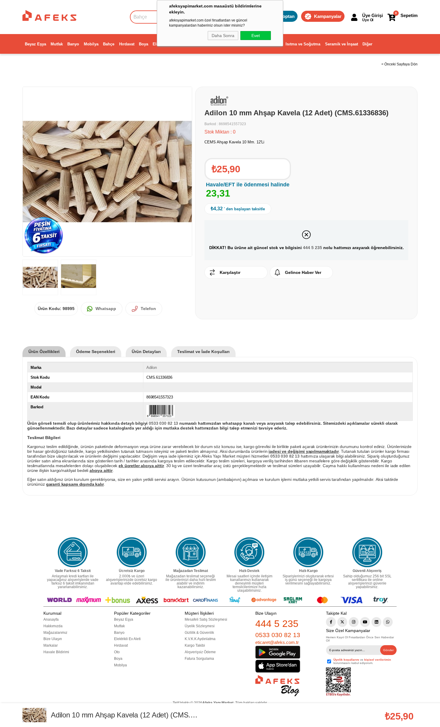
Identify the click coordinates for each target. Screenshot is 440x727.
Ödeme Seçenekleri (95, 351)
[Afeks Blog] (277, 685)
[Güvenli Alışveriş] (367, 552)
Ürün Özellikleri (44, 351)
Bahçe (108, 44)
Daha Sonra (223, 35)
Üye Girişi (372, 15)
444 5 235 (312, 247)
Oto (117, 652)
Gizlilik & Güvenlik (199, 633)
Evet (255, 35)
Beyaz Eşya (35, 44)
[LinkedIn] (376, 622)
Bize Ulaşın (52, 639)
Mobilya (91, 44)
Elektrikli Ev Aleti (127, 639)
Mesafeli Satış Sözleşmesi (206, 619)
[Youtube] (365, 622)
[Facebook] (331, 622)
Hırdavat (126, 44)
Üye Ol (367, 20)
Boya (143, 44)
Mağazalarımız (55, 633)
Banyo (73, 44)
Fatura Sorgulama (199, 659)
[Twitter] (342, 622)
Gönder (388, 650)
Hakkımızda (53, 626)
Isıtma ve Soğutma (303, 44)
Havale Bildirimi (56, 652)
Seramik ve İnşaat (341, 44)
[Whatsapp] (388, 622)
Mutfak (57, 44)
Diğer (367, 44)
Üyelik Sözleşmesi (200, 626)
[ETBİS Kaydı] (338, 682)
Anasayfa (51, 619)
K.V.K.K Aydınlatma (200, 639)
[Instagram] (354, 622)
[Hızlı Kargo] (308, 552)
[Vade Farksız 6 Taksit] (73, 552)
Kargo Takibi (195, 645)
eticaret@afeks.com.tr (277, 642)
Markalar (50, 645)
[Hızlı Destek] (249, 552)
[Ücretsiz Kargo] (132, 552)
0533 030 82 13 (277, 634)
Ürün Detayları (146, 351)
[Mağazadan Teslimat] (191, 552)
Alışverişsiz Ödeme (200, 652)
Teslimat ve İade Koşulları (203, 351)
